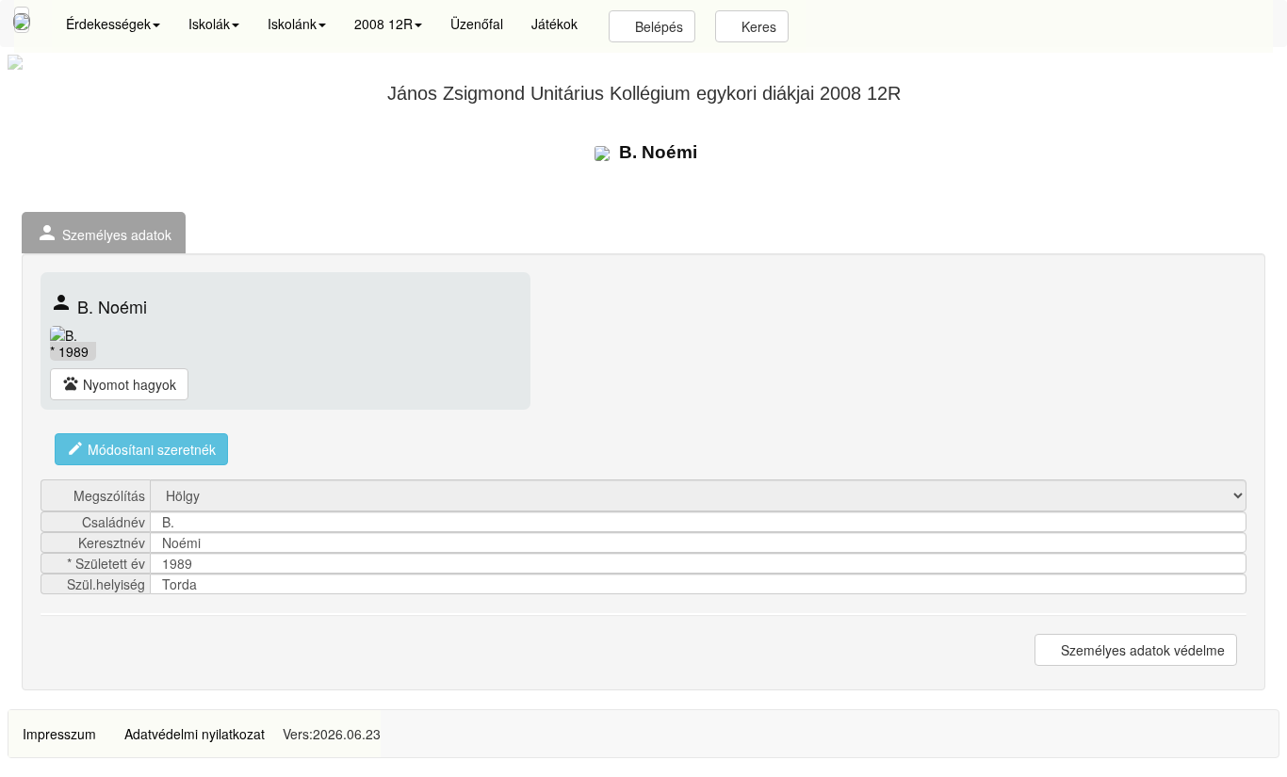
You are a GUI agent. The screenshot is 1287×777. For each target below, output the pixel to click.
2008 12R (383, 23)
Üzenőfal (476, 23)
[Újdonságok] (21, 20)
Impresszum (59, 733)
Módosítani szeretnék (141, 449)
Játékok (554, 23)
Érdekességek (108, 23)
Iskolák (209, 23)
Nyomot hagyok (119, 384)
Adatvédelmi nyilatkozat (194, 733)
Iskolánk (292, 23)
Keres (757, 26)
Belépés (657, 26)
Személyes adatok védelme (1141, 649)
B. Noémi (655, 152)
